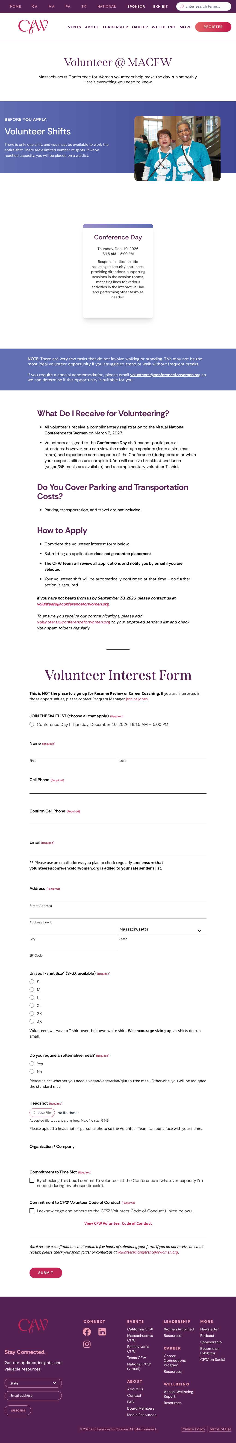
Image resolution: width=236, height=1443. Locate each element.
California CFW (140, 1329)
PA (71, 7)
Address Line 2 (41, 922)
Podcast (207, 1335)
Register (217, 28)
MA (54, 7)
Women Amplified (179, 1329)
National (109, 7)
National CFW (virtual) (139, 1366)
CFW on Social (212, 1359)
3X (39, 1021)
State (123, 938)
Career (140, 26)
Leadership (115, 26)
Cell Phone (47, 780)
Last (122, 760)
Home (15, 6)
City (32, 938)
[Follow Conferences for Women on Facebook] (87, 1332)
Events (73, 26)
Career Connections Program (175, 1360)
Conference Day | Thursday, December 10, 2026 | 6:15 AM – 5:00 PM (102, 724)
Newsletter (209, 1329)
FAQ (130, 1401)
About (92, 26)
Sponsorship (211, 1342)
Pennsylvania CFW (138, 1349)
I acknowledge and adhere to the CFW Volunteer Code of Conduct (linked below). (115, 1211)
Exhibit (160, 6)
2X (39, 1013)
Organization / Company (52, 1146)
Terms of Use (220, 1429)
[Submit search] (182, 6)
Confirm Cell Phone (55, 811)
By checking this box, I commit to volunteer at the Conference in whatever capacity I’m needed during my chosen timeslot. (120, 1183)
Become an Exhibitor (209, 1351)
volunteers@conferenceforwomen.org (73, 604)
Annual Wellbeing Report (178, 1394)
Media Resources (141, 1414)
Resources (173, 1335)
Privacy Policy (193, 1429)
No (39, 1071)
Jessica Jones (137, 698)
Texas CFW (136, 1357)
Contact (134, 1395)
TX (87, 7)
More (186, 26)
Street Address (41, 905)
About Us (135, 1389)
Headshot (46, 1103)
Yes (40, 1064)
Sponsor (136, 6)
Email (42, 842)
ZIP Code (36, 955)
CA (37, 7)
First (33, 760)
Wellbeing (164, 26)
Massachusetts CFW (140, 1338)
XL (39, 1005)
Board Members (140, 1408)
